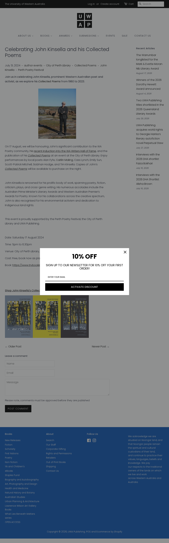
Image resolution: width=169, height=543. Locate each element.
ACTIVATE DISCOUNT (84, 287)
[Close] (125, 252)
